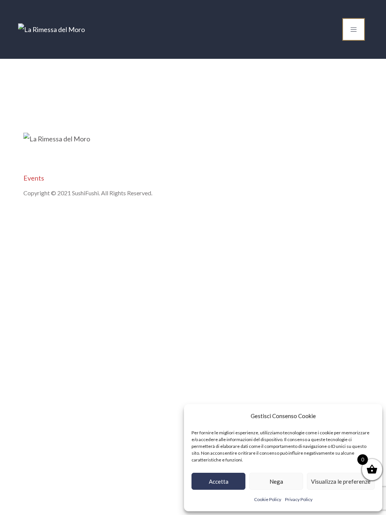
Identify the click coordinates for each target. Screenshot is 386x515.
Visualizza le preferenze (341, 481)
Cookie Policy (267, 499)
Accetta (218, 481)
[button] (371, 416)
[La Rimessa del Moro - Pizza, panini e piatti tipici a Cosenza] (51, 29)
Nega (276, 481)
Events (33, 178)
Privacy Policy (298, 499)
